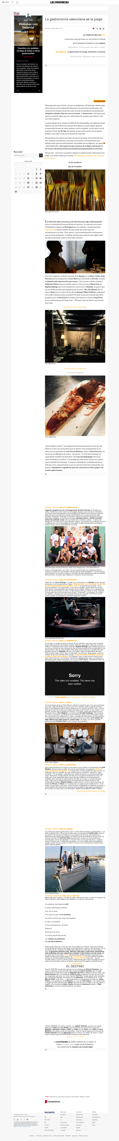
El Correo (46, 1125)
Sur (61, 1119)
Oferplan (78, 1127)
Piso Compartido (80, 1122)
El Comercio (63, 1114)
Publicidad (68, 1135)
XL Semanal (95, 1114)
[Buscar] (41, 155)
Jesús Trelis (28, 20)
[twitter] (18, 90)
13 (28, 178)
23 (41, 183)
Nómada (82, 1096)
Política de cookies (83, 1135)
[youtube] (27, 1119)
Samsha (87, 1096)
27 (28, 187)
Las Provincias (63, 1122)
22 (37, 183)
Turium (93, 1125)
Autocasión (78, 1125)
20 (28, 183)
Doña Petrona (53, 1096)
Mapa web (74, 1135)
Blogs (16, 13)
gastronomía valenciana (64, 1096)
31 (16, 192)
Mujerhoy (94, 1112)
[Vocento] (50, 1112)
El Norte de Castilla (48, 1130)
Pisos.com (78, 1130)
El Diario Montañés (64, 1125)
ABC (45, 1117)
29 (36, 187)
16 (41, 178)
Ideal (61, 1117)
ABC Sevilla (47, 1119)
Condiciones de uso (47, 1135)
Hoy (45, 1122)
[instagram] (21, 1119)
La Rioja (46, 1127)
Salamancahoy (79, 1117)
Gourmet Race (75, 1096)
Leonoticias (78, 1112)
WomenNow (95, 1119)
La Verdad (62, 1130)
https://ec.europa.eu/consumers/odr (23, 1126)
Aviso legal (38, 1135)
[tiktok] (24, 1119)
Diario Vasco (63, 1112)
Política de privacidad (59, 1135)
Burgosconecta (79, 1114)
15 (36, 178)
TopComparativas (96, 1117)
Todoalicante (79, 1119)
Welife (93, 1122)
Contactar (31, 1135)
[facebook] (16, 90)
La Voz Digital (63, 1127)
